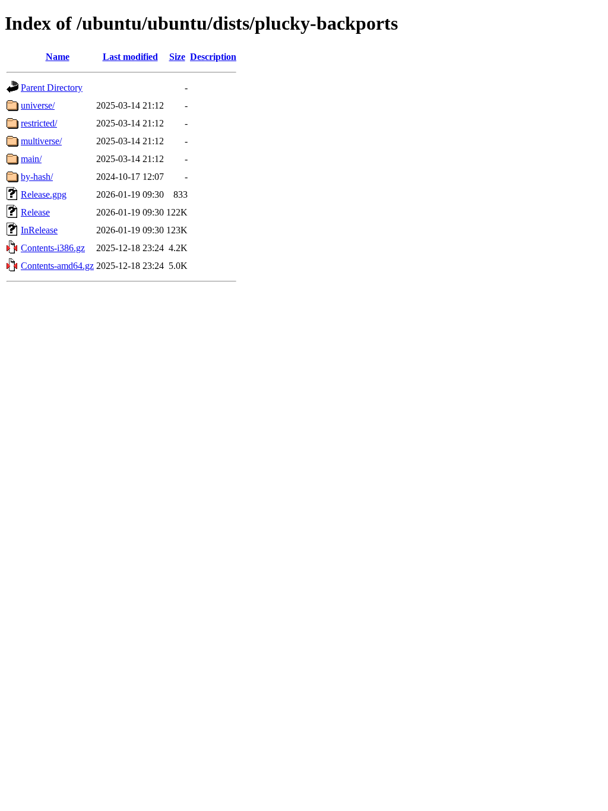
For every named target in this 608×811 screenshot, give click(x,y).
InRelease (39, 230)
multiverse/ (41, 141)
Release (35, 212)
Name (57, 57)
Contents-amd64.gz (57, 266)
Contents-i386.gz (53, 248)
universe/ (38, 105)
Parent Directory (52, 88)
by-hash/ (37, 177)
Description (213, 57)
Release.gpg (43, 194)
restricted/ (39, 123)
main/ (31, 159)
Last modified (130, 57)
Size (177, 57)
